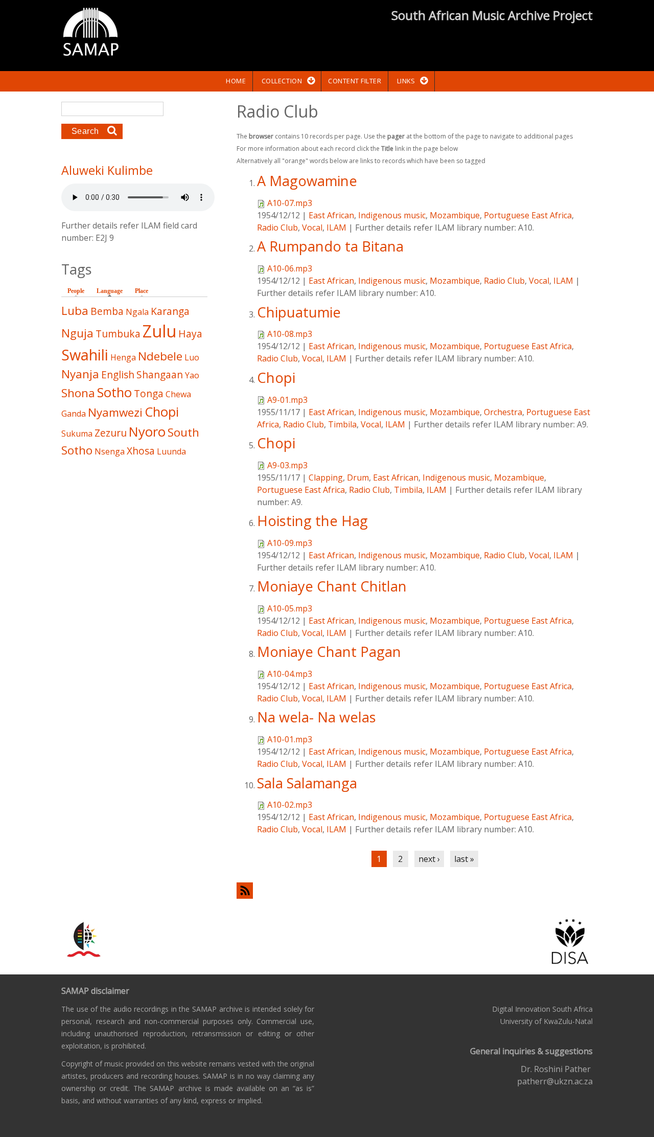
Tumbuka (118, 333)
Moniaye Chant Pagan (329, 651)
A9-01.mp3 (287, 399)
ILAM (336, 227)
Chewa (178, 394)
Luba (74, 311)
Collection (282, 80)
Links (406, 80)
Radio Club (277, 227)
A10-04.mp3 (289, 673)
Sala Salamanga (307, 783)
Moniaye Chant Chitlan (332, 586)
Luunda (171, 451)
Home (236, 80)
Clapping (326, 477)
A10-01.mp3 (289, 739)
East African (331, 215)
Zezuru (111, 433)
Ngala (137, 311)
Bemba (107, 311)
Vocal (312, 227)
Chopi (276, 377)
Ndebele (160, 356)
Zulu (159, 331)
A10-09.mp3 (289, 543)
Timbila (342, 424)
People (75, 290)
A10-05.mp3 (289, 608)
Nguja (77, 333)
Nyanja (80, 374)
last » (464, 859)
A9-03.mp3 (287, 465)
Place (141, 290)
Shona (78, 393)
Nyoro (147, 432)
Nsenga (110, 451)
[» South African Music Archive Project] (90, 33)
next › (429, 859)
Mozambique (455, 215)
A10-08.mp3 (289, 333)
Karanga (170, 311)
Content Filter (354, 80)
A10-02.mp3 (289, 804)
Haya (190, 333)
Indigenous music (392, 215)
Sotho (114, 392)
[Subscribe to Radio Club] (415, 890)
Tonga (149, 393)
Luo (191, 357)
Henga (123, 357)
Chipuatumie (299, 312)
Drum (358, 477)
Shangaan (159, 374)
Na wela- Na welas (316, 717)
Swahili (84, 355)
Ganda (73, 413)
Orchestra (503, 412)
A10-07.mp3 (289, 203)
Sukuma (76, 433)
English (117, 374)
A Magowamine (307, 180)
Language (112, 290)
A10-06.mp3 (289, 268)
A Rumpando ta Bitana (330, 246)
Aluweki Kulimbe (107, 170)
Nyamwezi (115, 412)
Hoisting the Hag (312, 520)
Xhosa (141, 451)
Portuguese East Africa (528, 215)
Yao (192, 375)
